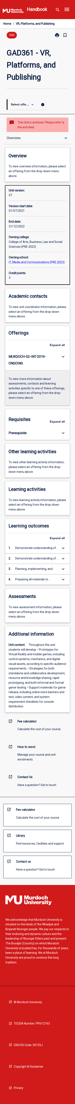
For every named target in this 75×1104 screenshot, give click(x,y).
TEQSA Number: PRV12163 (32, 1023)
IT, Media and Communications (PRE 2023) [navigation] (37, 262)
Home (7, 23)
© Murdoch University (28, 1002)
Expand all (57, 345)
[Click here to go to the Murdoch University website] (13, 11)
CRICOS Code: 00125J (28, 1045)
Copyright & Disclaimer (28, 1066)
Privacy (18, 1088)
